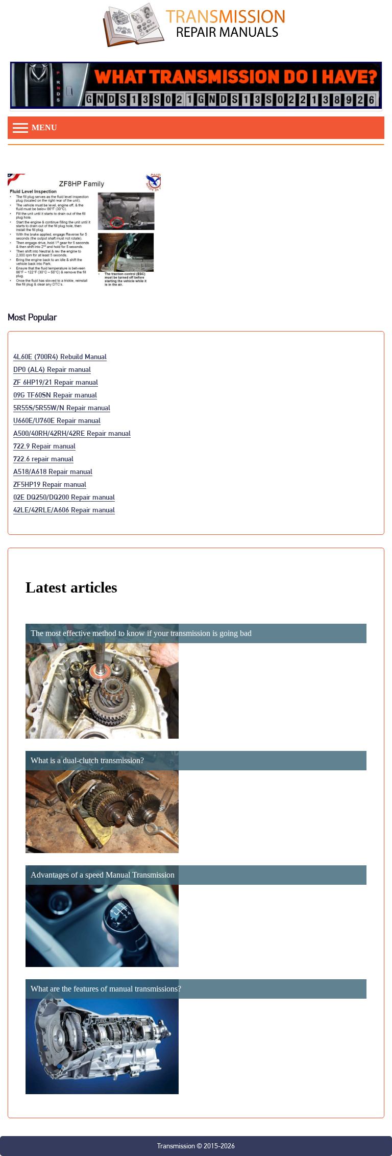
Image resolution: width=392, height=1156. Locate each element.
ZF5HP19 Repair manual (49, 484)
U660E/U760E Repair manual (57, 420)
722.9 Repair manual (44, 445)
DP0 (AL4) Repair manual (52, 369)
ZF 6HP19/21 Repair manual (55, 382)
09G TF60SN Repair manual (55, 394)
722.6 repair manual (43, 458)
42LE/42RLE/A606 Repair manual (64, 509)
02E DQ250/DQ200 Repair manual (64, 496)
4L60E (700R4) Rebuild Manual (60, 356)
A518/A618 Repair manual (52, 471)
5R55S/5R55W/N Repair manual (61, 407)
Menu (43, 127)
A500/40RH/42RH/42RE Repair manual (72, 433)
